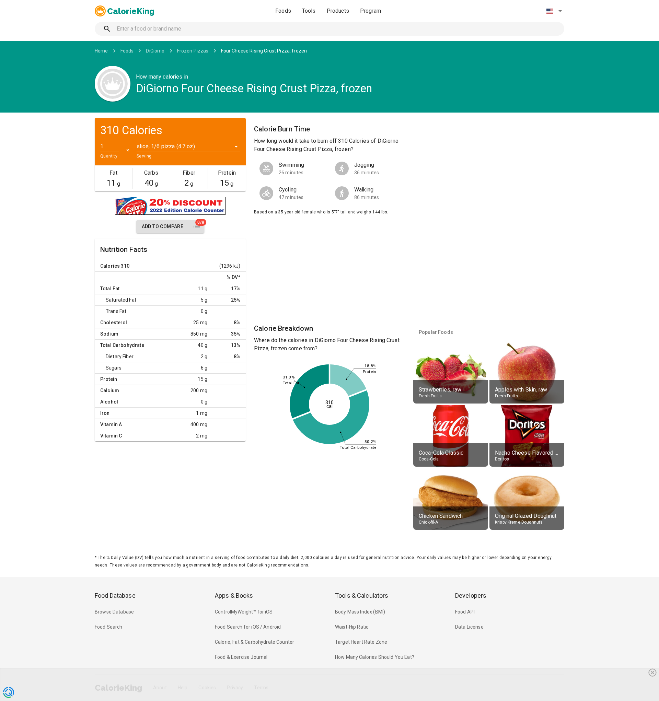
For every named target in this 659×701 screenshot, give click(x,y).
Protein (108, 379)
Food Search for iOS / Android (248, 627)
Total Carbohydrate (122, 345)
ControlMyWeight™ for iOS (244, 612)
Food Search (109, 627)
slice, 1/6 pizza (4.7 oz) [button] (166, 146)
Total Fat (109, 288)
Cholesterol (113, 322)
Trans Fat (116, 311)
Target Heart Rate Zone (361, 642)
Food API (465, 612)
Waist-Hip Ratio (352, 627)
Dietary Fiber (120, 356)
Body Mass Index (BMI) (360, 612)
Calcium (109, 390)
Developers (470, 595)
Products (338, 11)
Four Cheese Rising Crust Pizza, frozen (264, 51)
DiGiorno (155, 51)
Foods (283, 11)
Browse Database (114, 612)
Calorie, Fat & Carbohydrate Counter (254, 642)
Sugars (114, 368)
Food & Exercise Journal (241, 657)
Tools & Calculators (362, 595)
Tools (309, 11)
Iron (105, 413)
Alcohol (109, 402)
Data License (469, 627)
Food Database (115, 595)
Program (370, 11)
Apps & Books (234, 595)
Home (101, 51)
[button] (554, 10)
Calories (110, 266)
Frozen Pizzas (193, 51)
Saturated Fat (121, 300)
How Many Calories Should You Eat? (374, 657)
